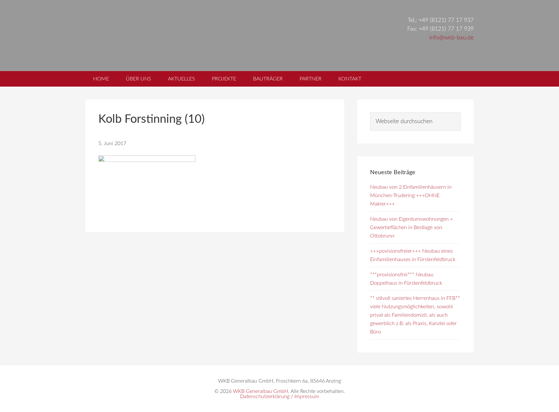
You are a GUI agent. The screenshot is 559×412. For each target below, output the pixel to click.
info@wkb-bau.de (451, 38)
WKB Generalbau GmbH (194, 35)
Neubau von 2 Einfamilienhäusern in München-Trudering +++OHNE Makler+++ (411, 195)
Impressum (306, 396)
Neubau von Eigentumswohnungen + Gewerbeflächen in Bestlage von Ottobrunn (411, 227)
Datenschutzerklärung (265, 396)
